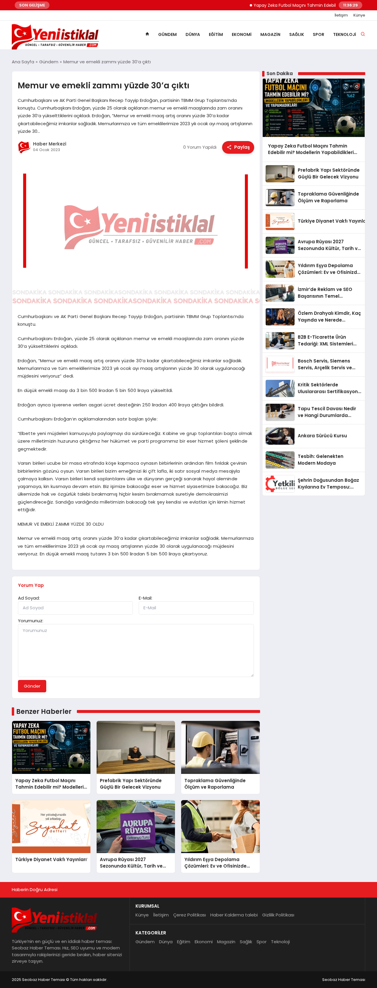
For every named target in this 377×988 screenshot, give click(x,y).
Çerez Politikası (189, 915)
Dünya (193, 34)
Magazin (270, 34)
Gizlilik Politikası (278, 915)
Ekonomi (242, 34)
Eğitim (216, 34)
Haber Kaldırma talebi (234, 915)
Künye (359, 15)
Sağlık (296, 34)
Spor (318, 34)
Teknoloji (344, 34)
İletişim (341, 15)
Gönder (32, 686)
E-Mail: (145, 598)
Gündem (167, 34)
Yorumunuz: (30, 621)
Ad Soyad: (29, 598)
